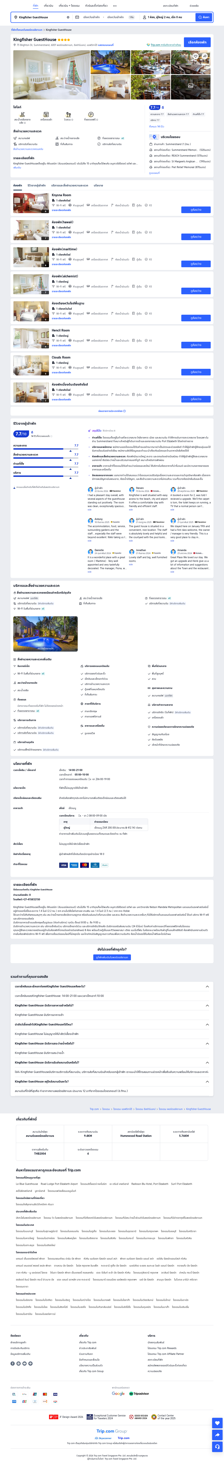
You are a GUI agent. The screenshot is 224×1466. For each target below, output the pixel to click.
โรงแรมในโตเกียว (44, 1300)
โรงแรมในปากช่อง (46, 1238)
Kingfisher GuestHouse (34, 39)
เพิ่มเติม (17, 167)
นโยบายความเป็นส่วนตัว (91, 1365)
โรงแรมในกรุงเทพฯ (148, 1231)
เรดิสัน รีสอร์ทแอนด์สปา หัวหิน (172, 1258)
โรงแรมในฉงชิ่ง (78, 1307)
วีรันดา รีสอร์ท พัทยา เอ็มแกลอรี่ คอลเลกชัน (71, 1272)
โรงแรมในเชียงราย (88, 1238)
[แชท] (217, 1447)
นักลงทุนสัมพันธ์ (156, 1342)
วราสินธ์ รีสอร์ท (168, 1272)
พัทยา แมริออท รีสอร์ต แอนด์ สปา (137, 1258)
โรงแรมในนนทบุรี (24, 1231)
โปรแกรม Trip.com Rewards (162, 1348)
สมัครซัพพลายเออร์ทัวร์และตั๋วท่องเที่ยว (167, 1365)
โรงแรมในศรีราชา (187, 1231)
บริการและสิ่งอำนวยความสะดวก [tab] (69, 185)
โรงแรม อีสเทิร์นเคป (145, 1109)
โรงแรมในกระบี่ (126, 1238)
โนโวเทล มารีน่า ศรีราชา (185, 1279)
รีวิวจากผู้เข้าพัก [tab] (37, 185)
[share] (217, 1435)
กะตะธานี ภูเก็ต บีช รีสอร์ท (114, 1265)
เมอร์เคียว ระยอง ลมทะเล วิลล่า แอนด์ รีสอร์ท (151, 1265)
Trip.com (94, 1109)
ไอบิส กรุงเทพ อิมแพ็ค (87, 1265)
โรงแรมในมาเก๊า (161, 1307)
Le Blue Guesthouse (27, 1184)
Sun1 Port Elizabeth (181, 1184)
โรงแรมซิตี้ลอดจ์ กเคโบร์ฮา (93, 1184)
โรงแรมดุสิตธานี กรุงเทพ (145, 1272)
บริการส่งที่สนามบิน (158, 603)
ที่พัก (35, 5)
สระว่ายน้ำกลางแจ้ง (92, 598)
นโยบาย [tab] (98, 185)
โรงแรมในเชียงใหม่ (46, 1245)
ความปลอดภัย (155, 1371)
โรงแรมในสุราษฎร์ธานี (47, 1231)
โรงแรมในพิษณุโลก (67, 1238)
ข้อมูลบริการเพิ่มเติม (20, 1354)
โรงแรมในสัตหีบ (108, 1238)
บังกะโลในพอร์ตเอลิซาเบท (28, 1217)
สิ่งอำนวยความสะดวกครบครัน (28, 149)
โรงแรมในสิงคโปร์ (59, 1307)
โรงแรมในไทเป (163, 1300)
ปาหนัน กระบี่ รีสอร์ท (189, 1272)
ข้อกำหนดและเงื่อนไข (89, 1359)
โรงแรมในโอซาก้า (121, 1300)
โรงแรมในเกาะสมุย (25, 1245)
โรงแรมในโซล (40, 1307)
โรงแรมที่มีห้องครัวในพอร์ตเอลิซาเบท (94, 1217)
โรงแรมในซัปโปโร (122, 1307)
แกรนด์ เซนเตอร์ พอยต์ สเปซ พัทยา (33, 1265)
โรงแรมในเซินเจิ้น (180, 1307)
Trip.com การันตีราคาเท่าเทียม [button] (166, 44)
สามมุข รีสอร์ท (164, 1279)
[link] (170, 6)
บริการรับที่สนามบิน (27, 603)
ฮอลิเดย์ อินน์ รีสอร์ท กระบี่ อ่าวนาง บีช (35, 1279)
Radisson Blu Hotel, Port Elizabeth (149, 1184)
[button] (115, 6)
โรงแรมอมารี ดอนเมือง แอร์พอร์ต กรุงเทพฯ (115, 1279)
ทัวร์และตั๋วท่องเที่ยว (96, 5)
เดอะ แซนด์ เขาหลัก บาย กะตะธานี (73, 1279)
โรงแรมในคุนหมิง (142, 1307)
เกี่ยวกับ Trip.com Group (91, 1371)
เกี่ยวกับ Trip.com (87, 1342)
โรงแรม (106, 1109)
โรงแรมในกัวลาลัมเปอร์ (100, 1307)
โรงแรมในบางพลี (102, 1300)
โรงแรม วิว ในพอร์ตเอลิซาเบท (58, 1217)
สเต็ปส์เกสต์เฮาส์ (24, 1191)
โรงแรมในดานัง (180, 1300)
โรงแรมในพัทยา (166, 1238)
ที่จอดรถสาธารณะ (158, 598)
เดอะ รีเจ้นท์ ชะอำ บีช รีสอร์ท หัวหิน (113, 1272)
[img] (51, 74)
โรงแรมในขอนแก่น (69, 1231)
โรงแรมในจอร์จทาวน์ (45, 1314)
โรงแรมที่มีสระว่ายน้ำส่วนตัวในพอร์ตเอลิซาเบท (138, 1217)
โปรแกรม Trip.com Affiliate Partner (166, 1354)
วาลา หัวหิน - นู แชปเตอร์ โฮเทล (31, 1272)
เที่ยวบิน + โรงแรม (69, 5)
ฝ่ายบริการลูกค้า (18, 1342)
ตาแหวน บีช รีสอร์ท (63, 1265)
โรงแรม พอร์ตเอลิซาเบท (171, 1109)
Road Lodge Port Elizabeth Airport (59, 1184)
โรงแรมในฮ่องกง (24, 1300)
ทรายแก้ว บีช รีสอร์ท (187, 1265)
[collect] (217, 1423)
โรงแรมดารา (22, 1286)
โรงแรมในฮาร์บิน (24, 1314)
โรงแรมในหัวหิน (184, 1238)
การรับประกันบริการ (20, 1348)
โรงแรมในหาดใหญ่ (25, 1238)
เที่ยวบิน (48, 5)
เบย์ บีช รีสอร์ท (146, 1279)
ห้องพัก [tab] (17, 185)
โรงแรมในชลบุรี (168, 1231)
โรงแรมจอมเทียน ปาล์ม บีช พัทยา (64, 1258)
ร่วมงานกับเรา (86, 1354)
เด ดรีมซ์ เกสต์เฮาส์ (119, 1184)
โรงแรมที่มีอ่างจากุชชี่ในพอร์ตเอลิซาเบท (182, 1217)
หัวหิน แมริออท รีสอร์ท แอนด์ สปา (100, 1258)
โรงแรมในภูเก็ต (89, 1231)
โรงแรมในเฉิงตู (62, 1300)
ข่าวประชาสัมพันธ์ (87, 1348)
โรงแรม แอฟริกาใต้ (122, 1109)
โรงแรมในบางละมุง (145, 1238)
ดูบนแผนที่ (154, 173)
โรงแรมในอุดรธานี (127, 1231)
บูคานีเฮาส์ (40, 1191)
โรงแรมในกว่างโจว (82, 1300)
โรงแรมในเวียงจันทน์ (143, 1300)
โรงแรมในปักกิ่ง (23, 1307)
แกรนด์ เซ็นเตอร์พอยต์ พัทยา (30, 1258)
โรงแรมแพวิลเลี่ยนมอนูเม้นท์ (62, 1191)
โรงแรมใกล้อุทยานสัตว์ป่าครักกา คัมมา (35, 1204)
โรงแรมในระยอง (107, 1231)
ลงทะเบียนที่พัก (155, 1359)
